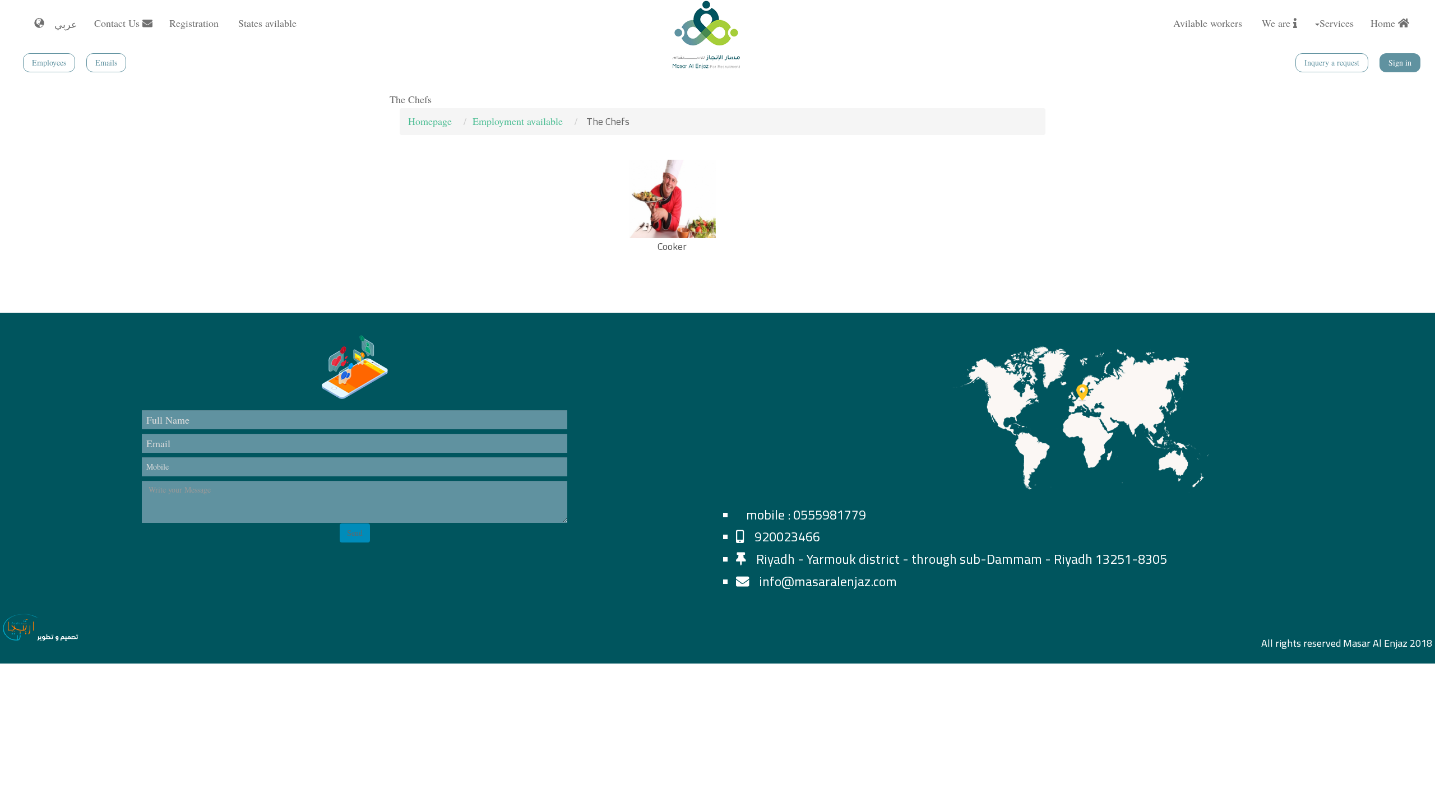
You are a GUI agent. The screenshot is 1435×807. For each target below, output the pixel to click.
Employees (49, 62)
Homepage (430, 121)
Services (1337, 23)
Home (1384, 23)
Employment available (518, 121)
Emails (106, 62)
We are (1277, 23)
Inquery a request (1331, 62)
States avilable (268, 23)
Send (355, 532)
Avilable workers (1209, 23)
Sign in (1399, 62)
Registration (195, 23)
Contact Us (118, 23)
